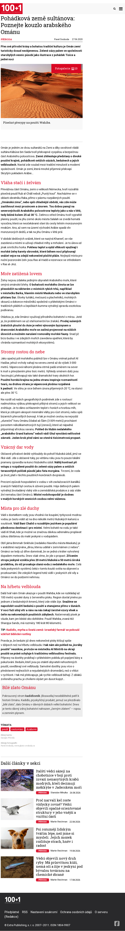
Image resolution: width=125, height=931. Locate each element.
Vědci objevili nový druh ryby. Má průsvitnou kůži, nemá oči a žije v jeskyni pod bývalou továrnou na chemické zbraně (59, 866)
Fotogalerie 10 (66, 68)
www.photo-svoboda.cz (24, 745)
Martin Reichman (59, 821)
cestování (17, 729)
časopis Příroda (7, 737)
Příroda (42, 793)
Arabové (31, 729)
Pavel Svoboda (61, 39)
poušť (5, 729)
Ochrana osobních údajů (76, 912)
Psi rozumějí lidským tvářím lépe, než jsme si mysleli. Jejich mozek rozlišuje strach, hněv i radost (55, 837)
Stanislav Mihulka (59, 792)
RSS (25, 912)
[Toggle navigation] (121, 8)
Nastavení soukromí (43, 912)
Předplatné (11, 912)
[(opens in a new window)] (117, 918)
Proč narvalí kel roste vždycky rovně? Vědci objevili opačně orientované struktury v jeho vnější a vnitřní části (58, 808)
